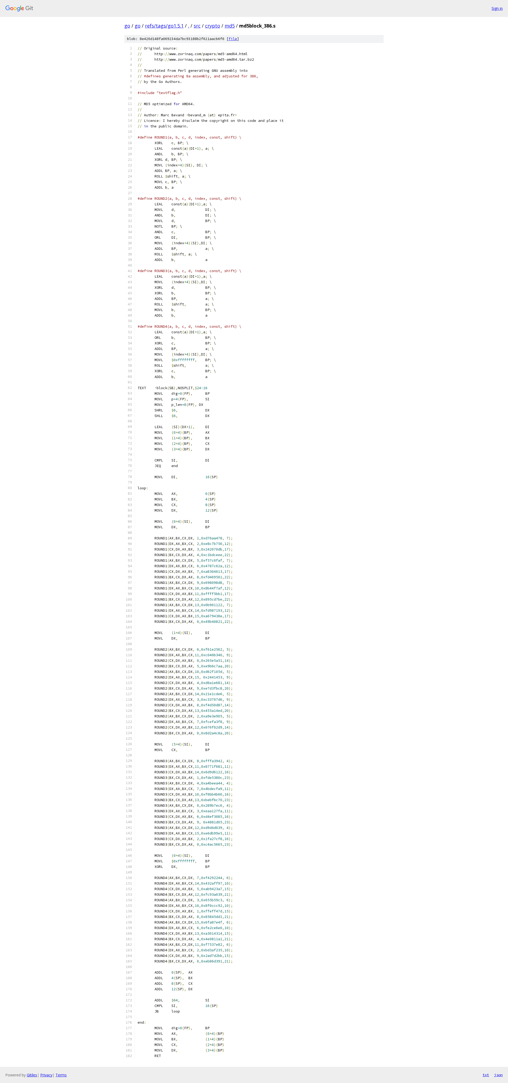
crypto (212, 26)
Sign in (497, 8)
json (498, 1074)
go (127, 26)
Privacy (46, 1074)
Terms (61, 1074)
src (197, 26)
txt (486, 1074)
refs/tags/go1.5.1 (164, 26)
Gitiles (32, 1074)
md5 (230, 26)
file (233, 39)
